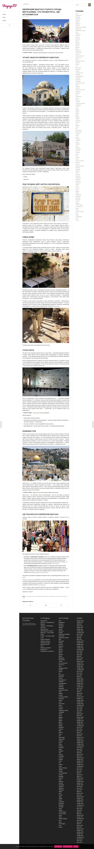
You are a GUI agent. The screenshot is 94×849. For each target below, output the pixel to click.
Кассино (78, 88)
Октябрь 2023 (80, 647)
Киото (77, 95)
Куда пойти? (78, 96)
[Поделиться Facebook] (30, 605)
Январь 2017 (80, 779)
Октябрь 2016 (80, 784)
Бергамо (78, 35)
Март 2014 (79, 827)
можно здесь (56, 306)
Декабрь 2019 (80, 720)
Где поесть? (78, 57)
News (77, 13)
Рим (77, 155)
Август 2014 (80, 820)
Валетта (77, 40)
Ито (76, 66)
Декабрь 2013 (80, 832)
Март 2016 (79, 795)
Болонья (78, 37)
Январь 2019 (80, 739)
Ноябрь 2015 (80, 801)
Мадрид (77, 110)
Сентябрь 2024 (80, 632)
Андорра (78, 20)
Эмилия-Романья (80, 211)
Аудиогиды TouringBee (81, 27)
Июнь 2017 (79, 771)
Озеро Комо (78, 132)
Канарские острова (80, 83)
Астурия (77, 25)
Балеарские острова (80, 30)
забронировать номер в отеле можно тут (38, 572)
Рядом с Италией (80, 160)
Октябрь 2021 (80, 686)
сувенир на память (44, 295)
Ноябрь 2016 (80, 783)
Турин (77, 189)
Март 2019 (79, 735)
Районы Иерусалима (50, 596)
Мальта (77, 111)
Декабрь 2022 (80, 664)
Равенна (78, 152)
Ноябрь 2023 (80, 646)
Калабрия (78, 74)
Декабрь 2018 (80, 741)
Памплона (78, 140)
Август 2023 (80, 651)
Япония (77, 220)
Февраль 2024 (80, 641)
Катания (77, 93)
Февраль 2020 (80, 717)
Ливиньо (78, 100)
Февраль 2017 (80, 778)
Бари (77, 32)
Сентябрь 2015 (80, 805)
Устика (77, 193)
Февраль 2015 (80, 815)
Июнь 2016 (79, 790)
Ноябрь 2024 (80, 629)
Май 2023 (79, 656)
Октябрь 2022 (80, 668)
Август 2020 (80, 707)
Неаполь (78, 125)
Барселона (78, 34)
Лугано (77, 106)
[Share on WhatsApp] (61, 605)
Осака (77, 135)
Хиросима (78, 198)
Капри (77, 84)
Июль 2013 (79, 840)
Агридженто (78, 15)
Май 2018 (79, 752)
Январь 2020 (80, 718)
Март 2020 (79, 715)
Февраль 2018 (80, 757)
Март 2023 (79, 659)
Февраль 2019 (80, 737)
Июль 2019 (79, 729)
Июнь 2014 (79, 822)
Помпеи (77, 147)
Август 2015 (80, 806)
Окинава (78, 133)
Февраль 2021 (80, 696)
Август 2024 (80, 634)
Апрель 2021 (80, 693)
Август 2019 (80, 727)
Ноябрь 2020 (80, 702)
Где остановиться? (80, 56)
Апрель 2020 (80, 713)
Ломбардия (78, 105)
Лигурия (78, 101)
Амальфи (78, 17)
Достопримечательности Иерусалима (34, 596)
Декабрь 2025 (80, 620)
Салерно (78, 164)
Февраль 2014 (80, 828)
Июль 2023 (79, 652)
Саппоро (78, 167)
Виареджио (78, 51)
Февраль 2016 (80, 796)
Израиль (26, 4)
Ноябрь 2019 (80, 722)
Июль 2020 (79, 708)
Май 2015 (79, 812)
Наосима (78, 122)
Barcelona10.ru (44, 620)
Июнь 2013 (79, 842)
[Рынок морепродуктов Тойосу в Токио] (93, 424)
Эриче (77, 215)
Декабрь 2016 (80, 781)
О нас (42, 646)
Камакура (78, 78)
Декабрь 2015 (80, 800)
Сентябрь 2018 (80, 746)
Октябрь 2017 (80, 764)
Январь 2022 (80, 681)
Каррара (78, 86)
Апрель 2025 (80, 625)
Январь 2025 (80, 627)
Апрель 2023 (80, 658)
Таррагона (78, 181)
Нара (77, 123)
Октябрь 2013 (80, 835)
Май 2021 (79, 691)
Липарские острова (80, 103)
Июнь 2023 (79, 654)
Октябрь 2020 (80, 703)
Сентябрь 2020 (80, 705)
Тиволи (77, 184)
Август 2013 (80, 839)
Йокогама (78, 69)
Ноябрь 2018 (80, 742)
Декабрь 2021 (80, 683)
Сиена (77, 172)
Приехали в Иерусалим (28, 579)
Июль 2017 (79, 769)
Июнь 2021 (79, 690)
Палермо (78, 138)
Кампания (78, 79)
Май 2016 (79, 791)
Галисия (77, 54)
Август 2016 (80, 786)
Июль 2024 (79, 636)
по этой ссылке (55, 563)
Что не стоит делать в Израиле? (41, 412)
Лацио (77, 98)
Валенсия (78, 39)
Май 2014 (79, 823)
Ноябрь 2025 (80, 622)
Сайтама (78, 162)
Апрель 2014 (80, 825)
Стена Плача (58, 596)
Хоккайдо (78, 199)
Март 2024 (79, 639)
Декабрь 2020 (80, 700)
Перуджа (78, 144)
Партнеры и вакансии (46, 647)
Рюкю (77, 159)
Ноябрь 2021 (80, 685)
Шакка (77, 208)
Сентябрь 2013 (80, 837)
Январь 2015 (80, 817)
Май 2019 (79, 732)
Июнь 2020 (79, 710)
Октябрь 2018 (80, 744)
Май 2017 (79, 773)
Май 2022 (79, 676)
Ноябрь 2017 (80, 762)
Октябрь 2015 (80, 803)
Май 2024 (79, 637)
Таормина (78, 179)
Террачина (78, 182)
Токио (77, 186)
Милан (77, 115)
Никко (77, 127)
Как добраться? (79, 72)
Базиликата (78, 29)
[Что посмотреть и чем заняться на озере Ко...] (1, 424)
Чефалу (77, 203)
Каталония (78, 91)
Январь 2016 (80, 798)
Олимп (42, 634)
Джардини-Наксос (80, 61)
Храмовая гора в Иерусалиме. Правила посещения (45, 492)
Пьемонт (78, 150)
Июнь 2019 (79, 730)
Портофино (78, 149)
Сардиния (78, 169)
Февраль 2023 (80, 661)
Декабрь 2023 (80, 644)
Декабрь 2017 (80, 761)
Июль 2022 (79, 673)
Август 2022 (80, 671)
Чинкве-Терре (79, 204)
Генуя (77, 59)
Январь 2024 (80, 642)
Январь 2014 (80, 830)
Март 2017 (79, 776)
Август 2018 (80, 747)
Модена (77, 116)
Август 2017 (80, 768)
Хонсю (77, 201)
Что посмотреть (79, 206)
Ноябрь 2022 (80, 666)
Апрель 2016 (80, 793)
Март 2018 (79, 756)
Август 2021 (80, 688)
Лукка (77, 108)
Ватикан (77, 42)
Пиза (77, 145)
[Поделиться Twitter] (46, 605)
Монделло (78, 120)
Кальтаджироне (79, 76)
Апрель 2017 (80, 774)
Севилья (78, 171)
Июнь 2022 (79, 675)
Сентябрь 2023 (80, 649)
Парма (77, 142)
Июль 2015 (79, 808)
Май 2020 (79, 712)
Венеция (78, 47)
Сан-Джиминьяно (80, 166)
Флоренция (78, 194)
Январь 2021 (80, 698)
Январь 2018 (80, 759)
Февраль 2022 (80, 680)
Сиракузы (78, 174)
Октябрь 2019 (80, 724)
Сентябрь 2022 (80, 669)
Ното (77, 128)
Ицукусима (78, 67)
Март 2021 (79, 695)
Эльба (77, 210)
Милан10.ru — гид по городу (47, 632)
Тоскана (77, 188)
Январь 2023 (80, 663)
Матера (77, 113)
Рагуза (77, 154)
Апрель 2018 (80, 754)
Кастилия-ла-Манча (80, 89)
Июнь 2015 (79, 810)
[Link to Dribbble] (9, 25)
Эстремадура (79, 216)
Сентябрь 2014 (80, 818)
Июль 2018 (79, 749)
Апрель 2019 (80, 734)
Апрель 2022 (80, 678)
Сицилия (78, 176)
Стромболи (78, 177)
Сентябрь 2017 (80, 766)
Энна (77, 213)
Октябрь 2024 (80, 631)
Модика (77, 118)
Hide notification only (68, 846)
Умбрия (77, 191)
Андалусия (78, 18)
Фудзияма (78, 196)
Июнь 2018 (79, 751)
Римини (77, 157)
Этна (77, 218)
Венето (77, 45)
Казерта (77, 71)
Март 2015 (79, 813)
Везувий (78, 44)
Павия (77, 137)
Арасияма (78, 23)
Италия (77, 64)
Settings (76, 846)
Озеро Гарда (78, 130)
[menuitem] (9, 14)
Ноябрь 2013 (80, 834)
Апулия (77, 22)
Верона (77, 49)
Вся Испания (79, 52)
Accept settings (58, 846)
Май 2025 (79, 624)
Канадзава (78, 81)
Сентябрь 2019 (80, 725)
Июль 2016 (79, 788)
